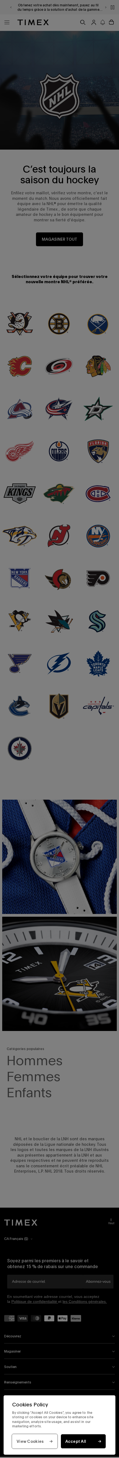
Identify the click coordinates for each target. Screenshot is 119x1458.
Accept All (75, 1441)
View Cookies (30, 1441)
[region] (59, 1425)
